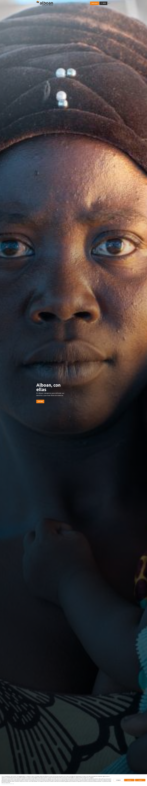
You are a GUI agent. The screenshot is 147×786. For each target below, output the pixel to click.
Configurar (118, 780)
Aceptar (140, 780)
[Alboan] (50, 3)
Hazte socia (94, 3)
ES (108, 3)
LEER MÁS (40, 401)
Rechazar (129, 780)
